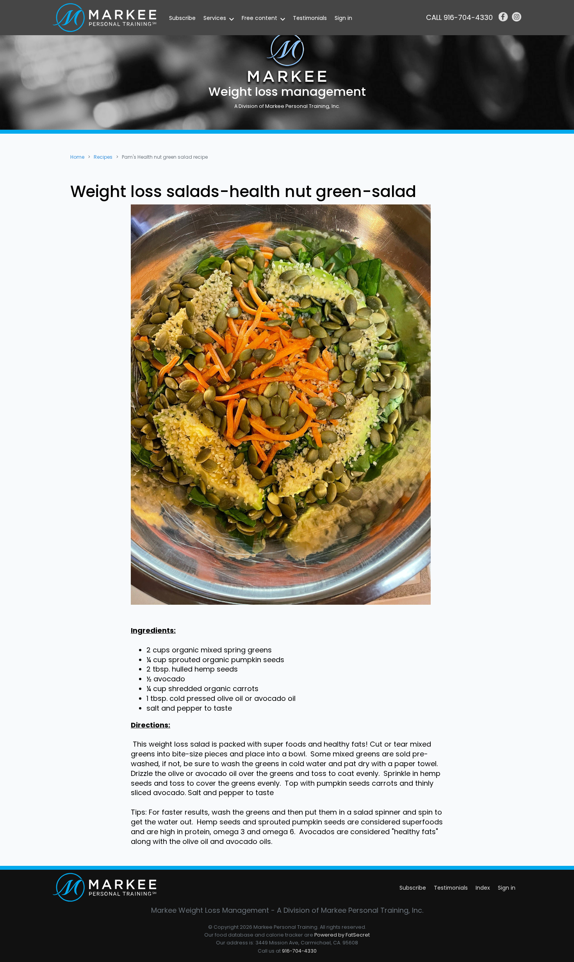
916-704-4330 (299, 951)
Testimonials (310, 18)
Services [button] (214, 18)
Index (483, 888)
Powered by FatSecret (342, 935)
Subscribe (182, 18)
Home (77, 157)
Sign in (343, 18)
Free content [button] (259, 18)
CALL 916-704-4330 (459, 17)
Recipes (103, 157)
